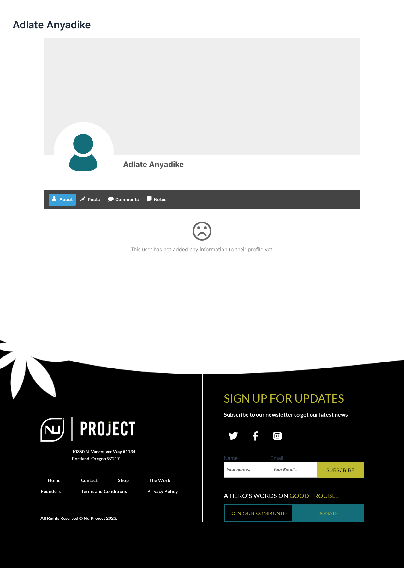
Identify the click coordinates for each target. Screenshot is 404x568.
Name (231, 458)
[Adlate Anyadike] (84, 152)
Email (276, 458)
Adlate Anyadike (153, 164)
